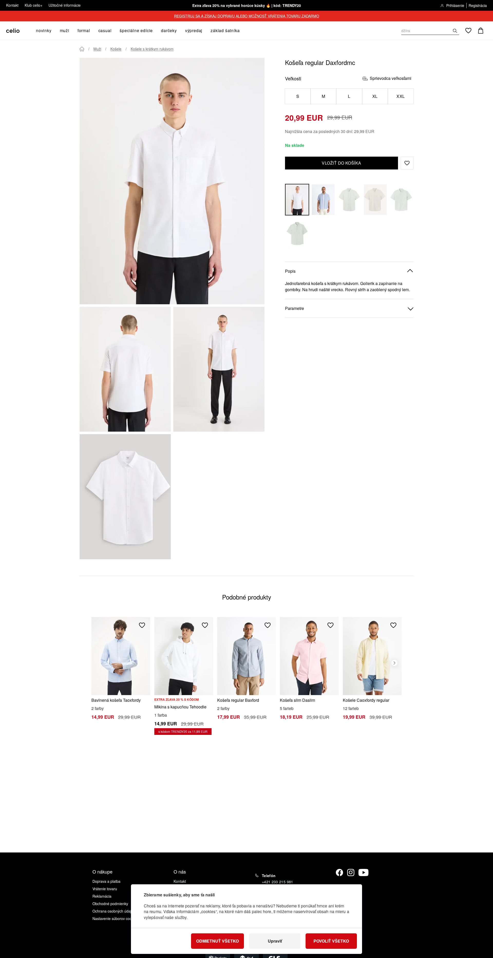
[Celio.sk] (13, 31)
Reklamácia (101, 896)
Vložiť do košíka (341, 163)
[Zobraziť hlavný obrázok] (172, 181)
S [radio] (297, 96)
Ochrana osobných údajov (113, 911)
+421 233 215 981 (277, 881)
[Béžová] (375, 199)
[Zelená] (349, 199)
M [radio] (323, 96)
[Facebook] (339, 872)
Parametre (294, 308)
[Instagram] (350, 872)
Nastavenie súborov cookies (115, 918)
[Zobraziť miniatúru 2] (218, 369)
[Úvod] (82, 49)
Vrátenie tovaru (104, 888)
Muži (97, 48)
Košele (115, 48)
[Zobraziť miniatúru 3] (125, 496)
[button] (407, 163)
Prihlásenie (455, 5)
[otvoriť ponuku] (53, 30)
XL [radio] (375, 96)
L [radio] (349, 96)
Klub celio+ (33, 5)
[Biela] (297, 199)
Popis (290, 271)
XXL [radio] (400, 96)
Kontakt (12, 5)
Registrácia (478, 5)
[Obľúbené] (468, 30)
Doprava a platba (106, 881)
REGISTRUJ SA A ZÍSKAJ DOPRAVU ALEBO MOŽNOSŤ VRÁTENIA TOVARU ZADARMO (246, 15)
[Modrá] (323, 199)
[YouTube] (363, 872)
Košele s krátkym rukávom (152, 48)
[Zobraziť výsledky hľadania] (455, 31)
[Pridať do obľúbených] (142, 625)
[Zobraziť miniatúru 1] (125, 369)
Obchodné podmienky (110, 903)
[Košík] (481, 30)
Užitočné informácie (65, 5)
